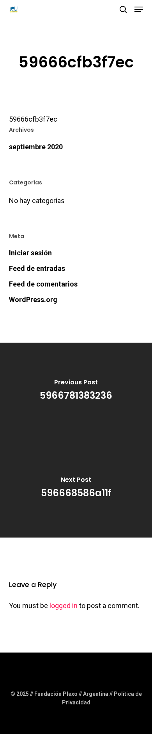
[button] (138, 9)
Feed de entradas (37, 268)
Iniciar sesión (30, 253)
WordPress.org (33, 299)
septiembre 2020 (36, 147)
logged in (63, 605)
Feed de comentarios (43, 284)
